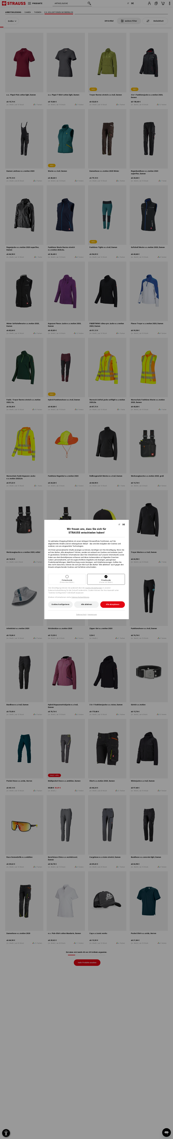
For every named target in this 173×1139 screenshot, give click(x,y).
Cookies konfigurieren (60, 604)
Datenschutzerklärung (80, 597)
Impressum (92, 614)
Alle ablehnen (86, 604)
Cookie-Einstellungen (93, 588)
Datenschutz (81, 614)
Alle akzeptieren (112, 604)
